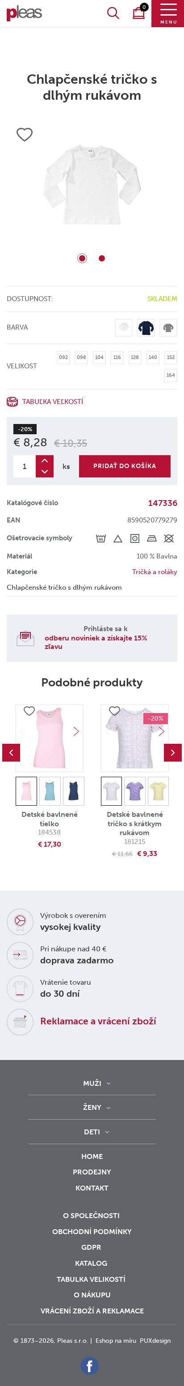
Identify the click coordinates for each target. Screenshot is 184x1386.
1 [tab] (82, 258)
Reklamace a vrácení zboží (98, 1021)
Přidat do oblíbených (29, 711)
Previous (11, 753)
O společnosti (92, 1215)
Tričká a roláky (154, 572)
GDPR (92, 1247)
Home (92, 1156)
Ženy (92, 1107)
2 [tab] (102, 258)
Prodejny (92, 1172)
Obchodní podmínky (92, 1231)
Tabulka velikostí (92, 1279)
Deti (92, 1132)
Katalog (92, 1263)
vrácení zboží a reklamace (92, 1311)
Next (76, 731)
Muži (92, 1083)
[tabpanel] (92, 195)
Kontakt (92, 1188)
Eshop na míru (116, 1341)
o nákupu (92, 1295)
